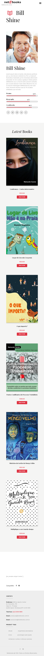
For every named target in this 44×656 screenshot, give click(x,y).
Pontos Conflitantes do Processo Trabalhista (22, 395)
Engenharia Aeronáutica (25, 631)
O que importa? (22, 326)
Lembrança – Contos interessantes (22, 189)
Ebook (10, 631)
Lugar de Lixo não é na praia (22, 258)
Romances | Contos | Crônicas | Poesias (20, 639)
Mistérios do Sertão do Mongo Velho (22, 463)
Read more (22, 197)
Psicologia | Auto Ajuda (24, 635)
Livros (10, 635)
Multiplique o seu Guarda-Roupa (22, 529)
